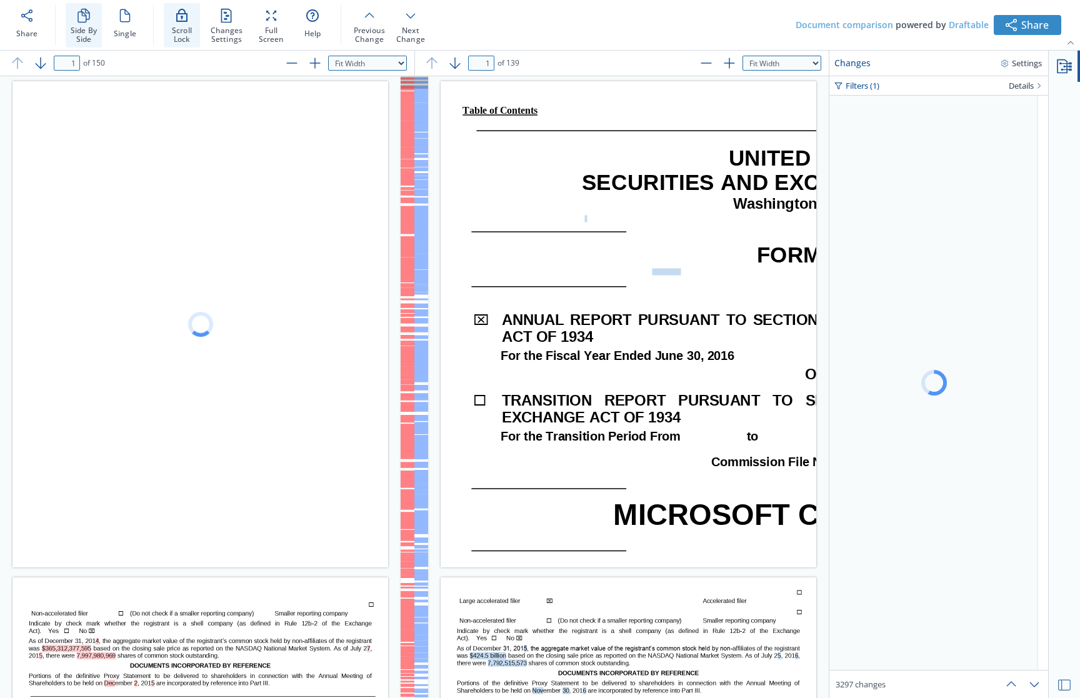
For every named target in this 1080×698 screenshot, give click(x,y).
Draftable (969, 25)
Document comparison (844, 25)
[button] (1064, 66)
